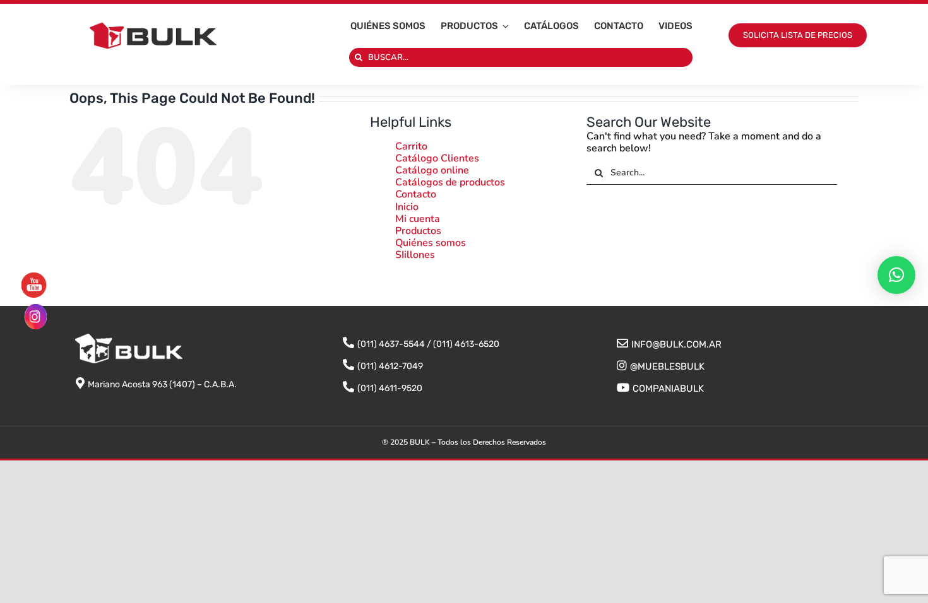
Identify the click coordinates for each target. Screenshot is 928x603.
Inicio (407, 207)
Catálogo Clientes (437, 158)
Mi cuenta (417, 219)
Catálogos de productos (450, 182)
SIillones (415, 255)
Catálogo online (432, 170)
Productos (418, 231)
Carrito (411, 146)
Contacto (415, 194)
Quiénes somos (430, 243)
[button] (896, 275)
